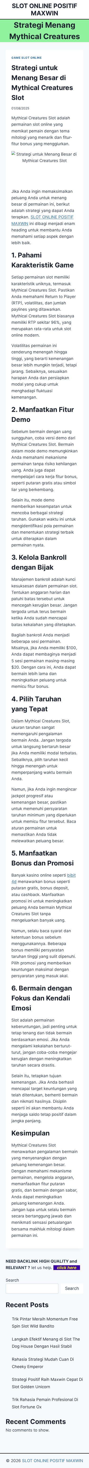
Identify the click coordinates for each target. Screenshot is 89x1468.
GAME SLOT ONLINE (26, 57)
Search (12, 1280)
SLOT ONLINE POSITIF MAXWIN (52, 1460)
